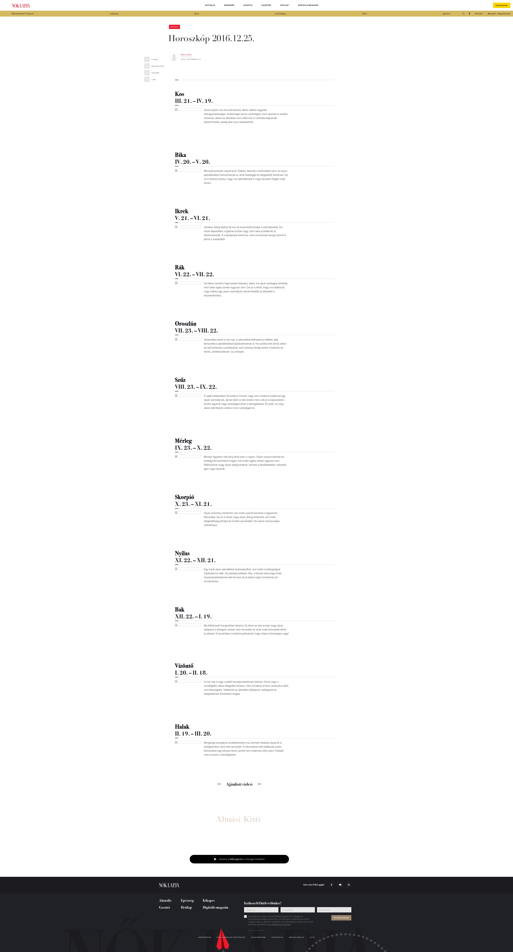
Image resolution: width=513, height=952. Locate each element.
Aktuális (210, 5)
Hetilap (284, 5)
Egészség (229, 5)
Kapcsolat (277, 937)
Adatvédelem (258, 937)
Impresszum (204, 937)
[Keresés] (464, 14)
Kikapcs (248, 5)
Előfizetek (502, 5)
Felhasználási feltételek (231, 937)
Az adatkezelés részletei (279, 924)
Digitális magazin (308, 5)
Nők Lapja (21, 5)
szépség (114, 14)
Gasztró (266, 5)
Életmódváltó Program (23, 14)
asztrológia (280, 14)
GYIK (312, 937)
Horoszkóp (174, 27)
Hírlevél (479, 14)
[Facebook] (469, 14)
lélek (364, 14)
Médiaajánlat (296, 937)
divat (196, 14)
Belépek (492, 14)
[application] (239, 820)
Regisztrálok (504, 14)
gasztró (446, 14)
